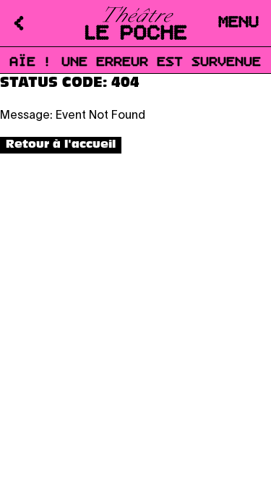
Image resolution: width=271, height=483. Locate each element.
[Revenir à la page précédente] (11, 23)
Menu (239, 23)
